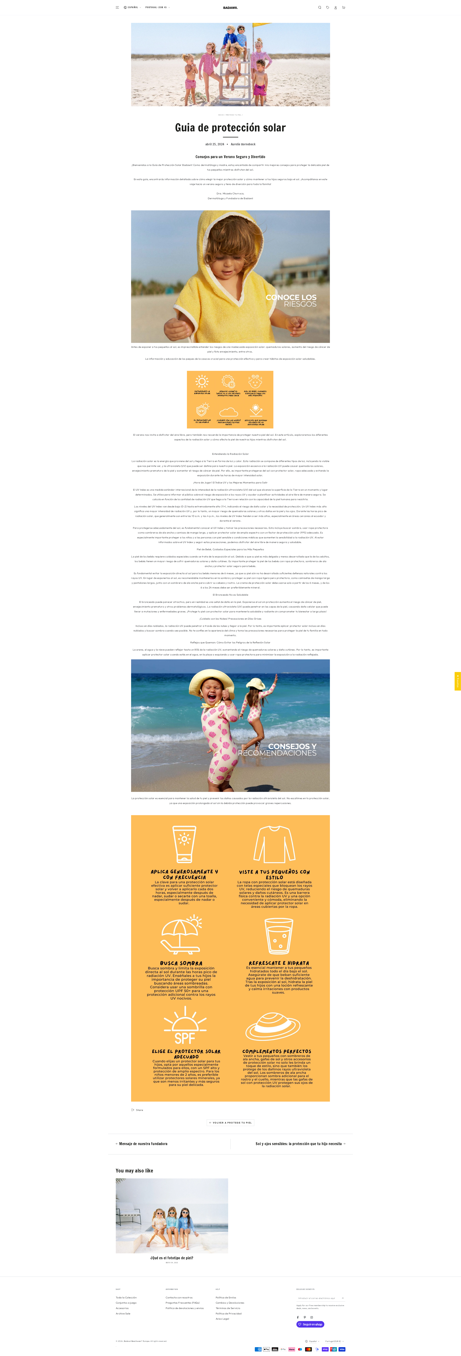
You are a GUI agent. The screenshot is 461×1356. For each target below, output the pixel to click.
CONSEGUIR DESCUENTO (230, 715)
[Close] (275, 631)
